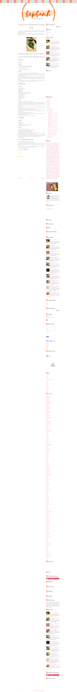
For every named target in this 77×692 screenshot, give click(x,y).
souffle (47, 531)
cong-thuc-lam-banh (52, 155)
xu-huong (48, 178)
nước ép (54, 169)
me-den (48, 164)
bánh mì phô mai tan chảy (49, 379)
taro (58, 174)
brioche (57, 150)
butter (47, 428)
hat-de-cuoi (47, 463)
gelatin (47, 461)
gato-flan (47, 460)
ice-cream (48, 161)
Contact (47, 304)
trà (46, 547)
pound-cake (47, 523)
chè (46, 152)
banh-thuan (51, 147)
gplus (47, 346)
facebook (47, 348)
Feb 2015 (47, 389)
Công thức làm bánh (38, 1)
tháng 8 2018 (49, 136)
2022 (48, 102)
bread (54, 150)
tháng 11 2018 (49, 109)
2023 (48, 101)
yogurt (55, 178)
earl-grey (47, 456)
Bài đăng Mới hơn (20, 177)
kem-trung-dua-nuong (56, 161)
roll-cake (47, 527)
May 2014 (47, 388)
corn (48, 156)
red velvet (47, 525)
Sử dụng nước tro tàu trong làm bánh (24, 69)
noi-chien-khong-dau (52, 168)
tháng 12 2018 (49, 108)
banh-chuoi (50, 145)
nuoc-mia (51, 169)
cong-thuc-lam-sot (53, 155)
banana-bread (47, 143)
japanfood (51, 161)
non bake (57, 168)
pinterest (47, 344)
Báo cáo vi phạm (49, 208)
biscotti (58, 148)
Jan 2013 (47, 387)
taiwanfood (55, 174)
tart (47, 175)
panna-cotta (50, 170)
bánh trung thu (56, 144)
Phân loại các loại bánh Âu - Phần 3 (52, 132)
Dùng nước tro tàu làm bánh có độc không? (53, 129)
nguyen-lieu (54, 167)
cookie (58, 155)
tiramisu (47, 546)
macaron (47, 484)
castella (57, 151)
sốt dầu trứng (48, 173)
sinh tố (47, 530)
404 (46, 305)
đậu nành (47, 455)
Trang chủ (21, 1)
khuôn (54, 162)
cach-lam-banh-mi (48, 430)
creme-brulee (51, 156)
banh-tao (47, 147)
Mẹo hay (51, 1)
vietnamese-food (49, 177)
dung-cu (54, 157)
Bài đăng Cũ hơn (43, 177)
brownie (47, 427)
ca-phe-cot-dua (48, 429)
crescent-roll (57, 156)
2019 (47, 106)
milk (58, 164)
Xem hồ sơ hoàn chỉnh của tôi (50, 317)
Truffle (47, 549)
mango (55, 163)
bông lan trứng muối (48, 423)
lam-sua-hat (47, 479)
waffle (53, 177)
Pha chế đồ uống (46, 1)
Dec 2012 (47, 386)
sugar (47, 174)
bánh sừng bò (51, 144)
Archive (47, 385)
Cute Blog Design (42, 690)
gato (47, 158)
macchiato (47, 485)
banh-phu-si (47, 413)
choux (51, 153)
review (47, 526)
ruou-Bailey (47, 528)
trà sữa (47, 176)
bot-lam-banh (53, 149)
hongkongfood (50, 160)
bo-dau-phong (48, 149)
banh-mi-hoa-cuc (48, 412)
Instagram (47, 33)
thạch (50, 175)
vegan (47, 551)
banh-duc (47, 409)
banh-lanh (47, 410)
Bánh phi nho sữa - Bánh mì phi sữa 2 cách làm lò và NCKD (54, 292)
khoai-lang (50, 162)
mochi (48, 165)
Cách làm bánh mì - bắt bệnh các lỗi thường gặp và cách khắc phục (54, 286)
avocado (47, 142)
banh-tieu (55, 147)
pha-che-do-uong (52, 171)
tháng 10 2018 (49, 110)
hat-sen (50, 159)
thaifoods (53, 175)
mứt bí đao (47, 496)
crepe (54, 156)
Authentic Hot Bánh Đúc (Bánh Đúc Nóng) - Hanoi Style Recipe (54, 58)
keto (47, 162)
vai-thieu (47, 550)
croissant (48, 157)
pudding (47, 524)
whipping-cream (57, 177)
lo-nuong (47, 482)
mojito (50, 165)
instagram (47, 343)
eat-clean (47, 457)
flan (46, 458)
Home (47, 302)
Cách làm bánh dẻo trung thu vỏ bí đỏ (52, 120)
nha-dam (47, 509)
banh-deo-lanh (48, 408)
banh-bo (47, 145)
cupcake (51, 157)
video (58, 176)
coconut (50, 154)
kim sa (56, 162)
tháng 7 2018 (49, 137)
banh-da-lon (54, 145)
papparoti (54, 170)
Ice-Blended (58, 160)
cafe (53, 151)
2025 (48, 99)
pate (46, 521)
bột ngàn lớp (50, 150)
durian (57, 157)
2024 (48, 100)
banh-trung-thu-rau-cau (49, 417)
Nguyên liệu (56, 1)
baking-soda (56, 142)
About (47, 303)
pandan (47, 170)
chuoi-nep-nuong (56, 153)
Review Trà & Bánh (48, 32)
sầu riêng (52, 172)
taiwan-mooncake (51, 174)
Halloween (47, 462)
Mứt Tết (48, 167)
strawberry (56, 173)
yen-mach (52, 178)
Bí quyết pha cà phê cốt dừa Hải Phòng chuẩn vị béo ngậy (54, 281)
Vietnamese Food (31, 1)
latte (47, 480)
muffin (56, 165)
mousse (53, 165)
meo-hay (56, 164)
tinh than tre (47, 545)
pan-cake (57, 169)
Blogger (54, 180)
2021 (47, 103)
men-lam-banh (52, 164)
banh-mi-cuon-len (48, 411)
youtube (47, 345)
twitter (47, 347)
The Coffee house (48, 544)
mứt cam (53, 166)
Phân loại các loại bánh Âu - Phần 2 (52, 133)
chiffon (57, 152)
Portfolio (47, 383)
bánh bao (51, 143)
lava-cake (47, 481)
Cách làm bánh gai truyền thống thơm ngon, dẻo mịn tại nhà (54, 269)
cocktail (47, 154)
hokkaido (47, 160)
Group (47, 34)
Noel (47, 168)
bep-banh (53, 148)
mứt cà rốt (50, 166)
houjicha (55, 160)
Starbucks (53, 173)
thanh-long (56, 175)
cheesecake (53, 152)
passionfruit (57, 170)
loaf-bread (47, 483)
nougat (48, 169)
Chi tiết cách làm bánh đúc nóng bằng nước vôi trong (54, 46)
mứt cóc (56, 166)
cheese (49, 152)
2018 (47, 107)
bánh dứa (54, 143)
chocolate (47, 153)
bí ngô (55, 148)
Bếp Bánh (25, 1)
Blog (46, 382)
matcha (58, 163)
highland (53, 159)
